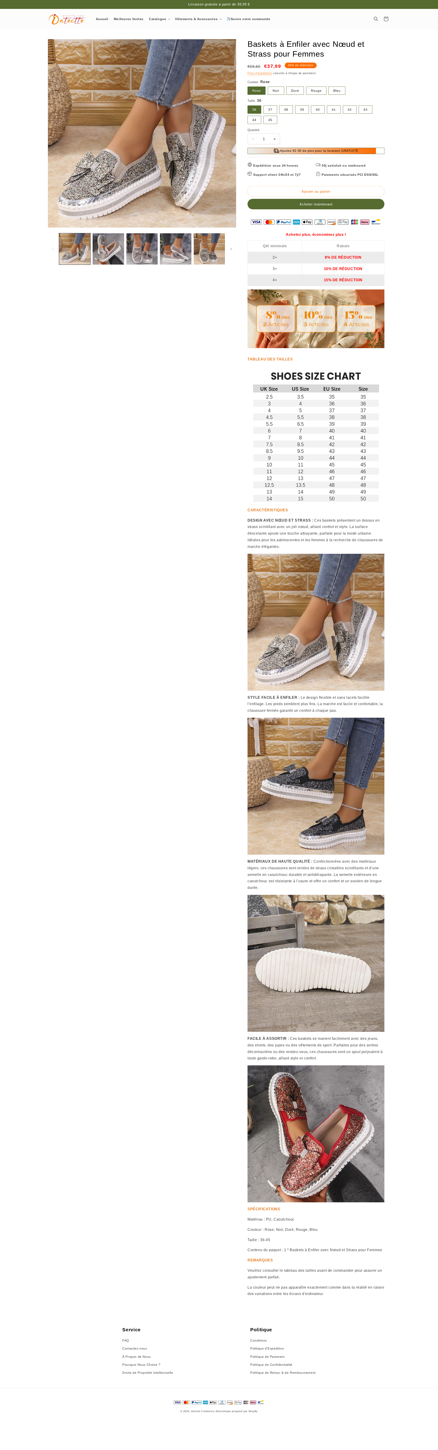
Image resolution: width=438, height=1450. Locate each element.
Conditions (258, 1340)
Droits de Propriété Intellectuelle (147, 1372)
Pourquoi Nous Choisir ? (141, 1364)
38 (286, 109)
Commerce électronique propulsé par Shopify (229, 1411)
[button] (159, 19)
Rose (256, 90)
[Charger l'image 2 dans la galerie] (108, 249)
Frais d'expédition (260, 73)
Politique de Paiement (267, 1356)
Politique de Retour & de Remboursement (283, 1372)
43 (365, 109)
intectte (195, 1411)
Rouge (316, 90)
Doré (295, 90)
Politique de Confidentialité (271, 1364)
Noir (276, 90)
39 (302, 109)
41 (334, 109)
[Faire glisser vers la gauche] (53, 249)
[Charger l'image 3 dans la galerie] (142, 249)
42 (350, 109)
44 (254, 120)
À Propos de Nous (136, 1356)
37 (270, 109)
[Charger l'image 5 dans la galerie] (209, 249)
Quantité (253, 130)
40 (318, 109)
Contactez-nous (134, 1348)
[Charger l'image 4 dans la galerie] (175, 249)
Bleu (337, 90)
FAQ (125, 1340)
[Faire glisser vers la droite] (231, 249)
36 (254, 109)
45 (270, 120)
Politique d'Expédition (267, 1348)
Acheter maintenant (316, 204)
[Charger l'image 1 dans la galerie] (74, 249)
